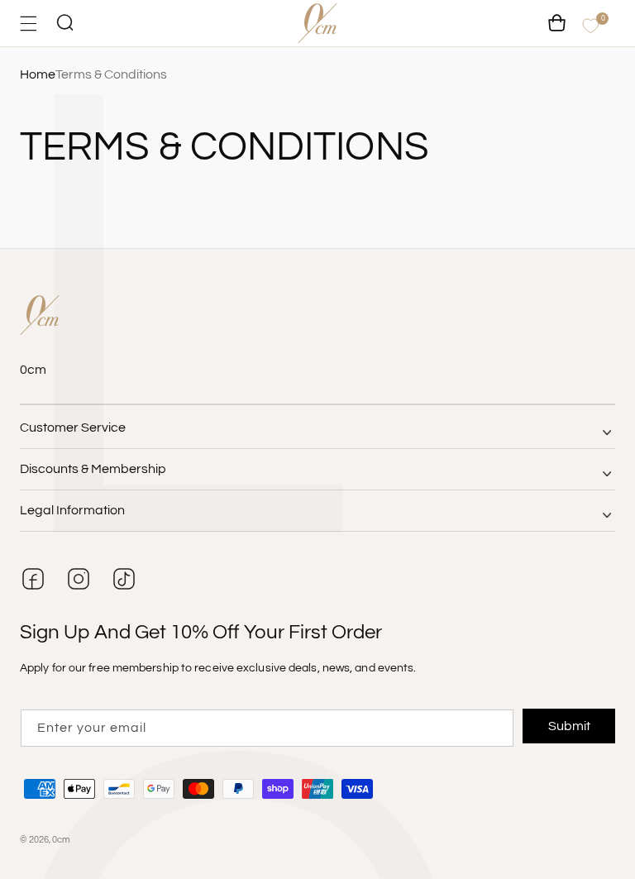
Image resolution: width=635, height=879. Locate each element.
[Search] (64, 23)
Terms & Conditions (111, 74)
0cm (61, 839)
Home (37, 74)
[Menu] (28, 23)
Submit (569, 726)
